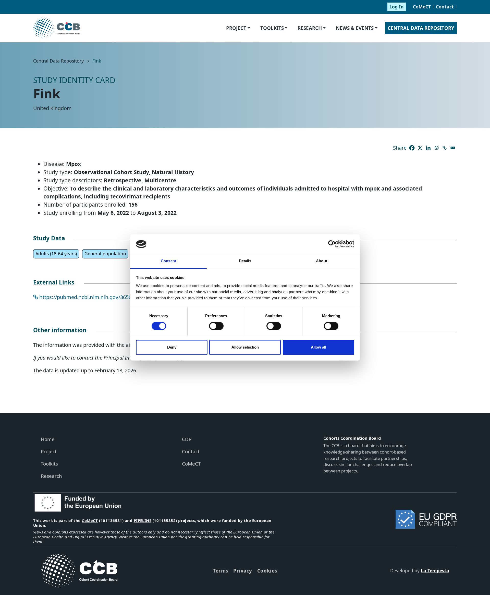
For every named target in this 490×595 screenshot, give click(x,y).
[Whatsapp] (436, 147)
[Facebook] (411, 147)
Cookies (267, 570)
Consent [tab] (168, 261)
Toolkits (272, 28)
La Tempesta (435, 570)
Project (236, 28)
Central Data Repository (421, 28)
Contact (445, 7)
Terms (220, 570)
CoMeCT (422, 7)
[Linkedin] (428, 147)
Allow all (318, 347)
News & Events (355, 28)
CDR (187, 439)
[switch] (216, 326)
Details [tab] (245, 261)
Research (310, 28)
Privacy (242, 570)
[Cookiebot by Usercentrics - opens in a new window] (332, 244)
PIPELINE (143, 520)
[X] (420, 147)
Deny (171, 347)
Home (48, 439)
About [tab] (321, 261)
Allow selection (245, 347)
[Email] (452, 147)
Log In (396, 7)
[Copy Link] (444, 147)
